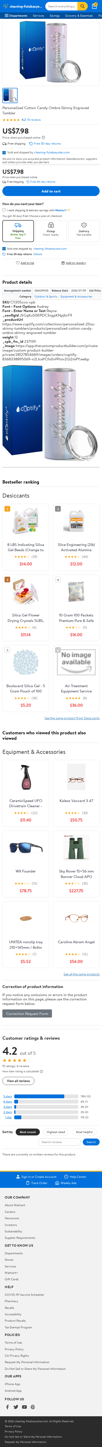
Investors (11, 1225)
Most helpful (84, 1132)
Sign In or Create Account (39, 1177)
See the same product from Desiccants (72, 718)
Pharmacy (11, 1301)
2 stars (7, 1112)
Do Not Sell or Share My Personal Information (35, 1368)
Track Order (39, 1183)
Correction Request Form (27, 1013)
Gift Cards (12, 1279)
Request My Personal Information (27, 1362)
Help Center (78, 1177)
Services (38, 15)
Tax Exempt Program (18, 1327)
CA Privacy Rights (17, 1355)
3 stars (7, 1107)
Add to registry (76, 263)
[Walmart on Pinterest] (33, 1407)
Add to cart (51, 191)
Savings (55, 15)
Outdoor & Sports (45, 296)
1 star (8, 1117)
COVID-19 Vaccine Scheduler (24, 1294)
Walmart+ (11, 1273)
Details (37, 254)
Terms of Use (13, 1342)
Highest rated (56, 1132)
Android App (13, 1390)
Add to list (27, 263)
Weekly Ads (68, 1183)
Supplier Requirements (20, 1237)
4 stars (7, 1101)
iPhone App (12, 1384)
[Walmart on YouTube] (24, 1407)
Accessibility (13, 1314)
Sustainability (13, 1231)
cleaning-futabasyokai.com (52, 152)
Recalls (9, 1308)
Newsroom (12, 1218)
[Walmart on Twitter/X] (16, 1407)
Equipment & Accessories (76, 296)
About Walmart (15, 1205)
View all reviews (18, 1081)
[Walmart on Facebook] (7, 1407)
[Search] (82, 6)
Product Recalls (15, 1320)
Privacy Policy (14, 1349)
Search (91, 1142)
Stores (9, 1259)
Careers (10, 1212)
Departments (18, 15)
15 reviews (34, 119)
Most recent (28, 1132)
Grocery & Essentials (79, 15)
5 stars (7, 1096)
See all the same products (82, 974)
